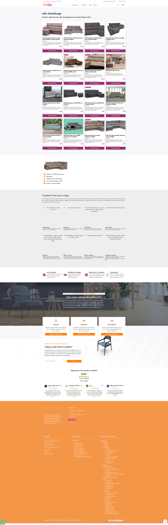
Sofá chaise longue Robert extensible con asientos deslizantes (52, 136)
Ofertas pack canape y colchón (110, 477)
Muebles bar (108, 488)
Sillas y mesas (106, 491)
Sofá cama (108, 505)
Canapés (105, 444)
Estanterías (108, 471)
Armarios (108, 449)
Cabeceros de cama (110, 452)
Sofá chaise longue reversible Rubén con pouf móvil (73, 103)
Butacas (107, 500)
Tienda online (75, 5)
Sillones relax (109, 504)
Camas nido (108, 453)
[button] (84, 524)
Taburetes (108, 475)
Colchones (105, 446)
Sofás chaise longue (110, 507)
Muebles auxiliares (107, 466)
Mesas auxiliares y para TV (112, 472)
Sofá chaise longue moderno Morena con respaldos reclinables (73, 38)
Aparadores (108, 480)
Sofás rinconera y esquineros (112, 513)
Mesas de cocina (109, 494)
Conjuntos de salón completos (112, 483)
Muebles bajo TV (110, 486)
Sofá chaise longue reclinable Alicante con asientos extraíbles (115, 136)
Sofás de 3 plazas (110, 510)
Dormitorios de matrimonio (112, 457)
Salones (105, 479)
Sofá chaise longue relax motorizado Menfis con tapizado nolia (93, 71)
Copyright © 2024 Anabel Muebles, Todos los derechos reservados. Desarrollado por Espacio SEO (63, 520)
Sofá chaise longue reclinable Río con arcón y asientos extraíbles (93, 38)
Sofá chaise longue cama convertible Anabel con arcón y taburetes (72, 136)
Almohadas (105, 442)
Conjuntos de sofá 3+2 (111, 502)
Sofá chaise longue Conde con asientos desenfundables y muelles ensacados (51, 38)
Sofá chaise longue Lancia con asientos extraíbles (51, 103)
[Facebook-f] (69, 420)
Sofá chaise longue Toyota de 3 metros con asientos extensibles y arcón (73, 71)
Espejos (105, 464)
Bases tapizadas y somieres (112, 450)
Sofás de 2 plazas (110, 508)
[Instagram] (71, 420)
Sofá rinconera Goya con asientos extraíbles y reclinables (92, 136)
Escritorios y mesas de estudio (112, 469)
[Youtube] (76, 420)
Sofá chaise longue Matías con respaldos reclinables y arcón (115, 38)
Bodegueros (108, 482)
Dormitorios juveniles (110, 458)
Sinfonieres (108, 463)
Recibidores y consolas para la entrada (114, 474)
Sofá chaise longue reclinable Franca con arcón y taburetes (52, 71)
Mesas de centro (109, 485)
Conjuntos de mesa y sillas (112, 493)
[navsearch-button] (118, 5)
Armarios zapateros (110, 468)
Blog (90, 5)
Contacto (95, 5)
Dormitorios (106, 447)
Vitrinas (107, 490)
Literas (107, 460)
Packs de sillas (109, 497)
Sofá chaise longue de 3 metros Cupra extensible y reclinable (114, 103)
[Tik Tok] (73, 420)
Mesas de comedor (110, 496)
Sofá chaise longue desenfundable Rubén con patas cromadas (94, 103)
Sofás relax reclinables (111, 511)
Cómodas (108, 455)
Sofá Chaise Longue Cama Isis (113, 70)
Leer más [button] (53, 396)
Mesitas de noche (110, 461)
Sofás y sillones (106, 499)
